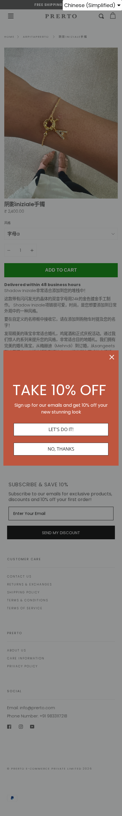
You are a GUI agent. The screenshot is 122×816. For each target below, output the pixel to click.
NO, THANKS (61, 449)
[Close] (112, 357)
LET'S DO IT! (61, 429)
